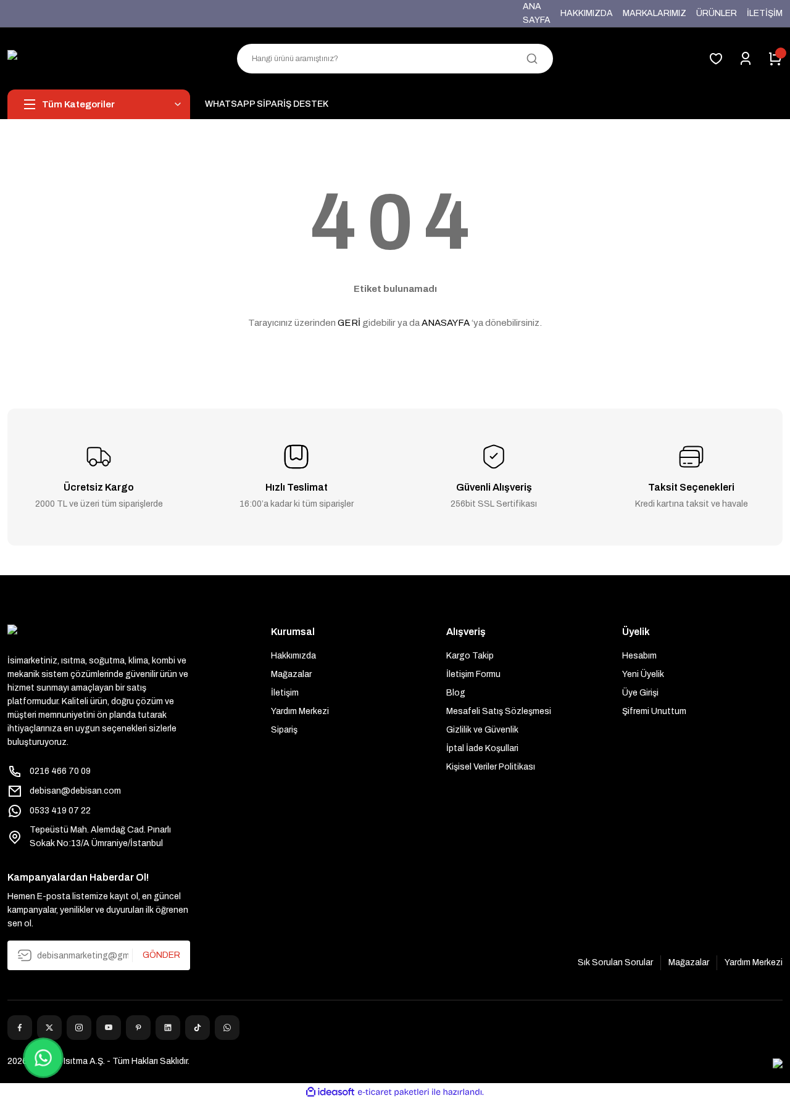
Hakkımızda (293, 655)
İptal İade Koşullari (482, 748)
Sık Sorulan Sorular (615, 962)
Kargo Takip (470, 655)
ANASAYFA (446, 323)
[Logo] (98, 58)
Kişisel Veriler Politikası (490, 766)
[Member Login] (745, 58)
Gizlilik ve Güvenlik (482, 729)
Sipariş (284, 729)
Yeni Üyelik (643, 674)
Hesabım (639, 655)
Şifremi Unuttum (654, 711)
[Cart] (775, 58)
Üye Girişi (640, 692)
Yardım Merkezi (300, 711)
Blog (455, 692)
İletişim (285, 692)
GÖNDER (161, 955)
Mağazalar (291, 674)
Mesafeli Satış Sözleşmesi (498, 711)
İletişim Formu (473, 674)
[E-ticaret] (393, 1092)
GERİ (349, 323)
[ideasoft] (330, 1092)
